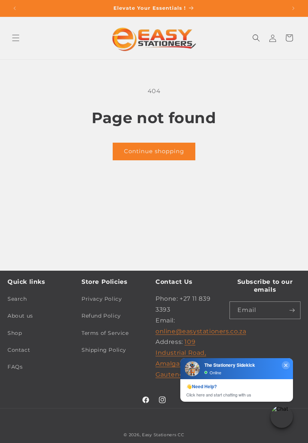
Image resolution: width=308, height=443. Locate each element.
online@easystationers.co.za (201, 331)
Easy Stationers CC (163, 434)
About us (20, 315)
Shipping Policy (104, 350)
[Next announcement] (293, 8)
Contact (19, 350)
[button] (16, 38)
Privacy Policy (102, 298)
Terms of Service (105, 333)
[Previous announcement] (14, 8)
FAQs (15, 366)
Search (17, 298)
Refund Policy (101, 315)
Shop (15, 333)
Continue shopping (154, 151)
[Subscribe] (292, 310)
